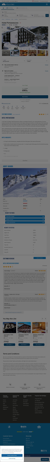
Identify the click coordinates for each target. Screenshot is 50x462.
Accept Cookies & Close (12, 455)
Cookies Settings (12, 458)
